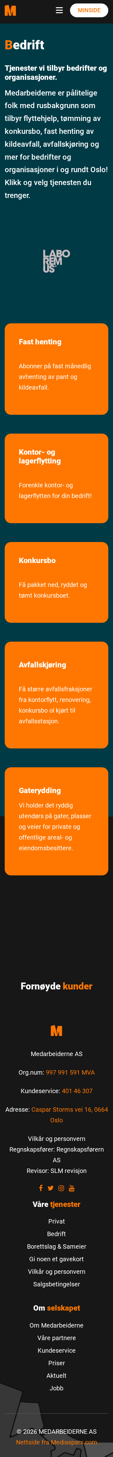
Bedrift (56, 1234)
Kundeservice (57, 1350)
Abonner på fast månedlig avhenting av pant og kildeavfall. (55, 376)
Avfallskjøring (42, 664)
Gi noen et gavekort (56, 1259)
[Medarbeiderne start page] (10, 10)
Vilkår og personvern (56, 1271)
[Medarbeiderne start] (56, 1030)
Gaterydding (40, 790)
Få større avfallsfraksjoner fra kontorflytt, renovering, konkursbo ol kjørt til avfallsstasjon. (55, 705)
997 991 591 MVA (70, 1072)
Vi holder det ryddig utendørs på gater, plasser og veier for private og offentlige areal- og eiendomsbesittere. (55, 827)
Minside (89, 10)
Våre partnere (56, 1338)
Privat (56, 1221)
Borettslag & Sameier (56, 1246)
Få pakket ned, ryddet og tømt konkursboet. (53, 590)
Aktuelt (56, 1375)
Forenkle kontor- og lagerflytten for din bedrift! (55, 490)
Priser (56, 1363)
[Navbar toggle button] (60, 10)
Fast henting (40, 341)
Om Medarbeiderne (56, 1325)
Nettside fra (56, 1442)
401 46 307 (77, 1091)
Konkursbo (37, 560)
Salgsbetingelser (56, 1284)
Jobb (56, 1388)
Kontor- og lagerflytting (40, 457)
